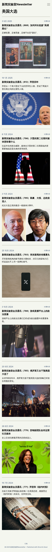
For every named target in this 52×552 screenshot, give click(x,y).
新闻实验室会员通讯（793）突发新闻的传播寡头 (26, 254)
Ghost (40, 547)
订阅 (26, 544)
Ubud (45, 547)
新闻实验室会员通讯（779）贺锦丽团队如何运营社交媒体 (26, 432)
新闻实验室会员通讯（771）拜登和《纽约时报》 (25, 487)
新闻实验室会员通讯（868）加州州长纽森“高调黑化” (25, 27)
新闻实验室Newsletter (17, 4)
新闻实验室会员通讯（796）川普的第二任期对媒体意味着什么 (26, 140)
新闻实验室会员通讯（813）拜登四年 (20, 82)
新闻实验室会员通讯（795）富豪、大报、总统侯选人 (26, 200)
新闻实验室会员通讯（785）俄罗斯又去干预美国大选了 (26, 372)
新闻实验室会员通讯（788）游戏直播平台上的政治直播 (26, 313)
